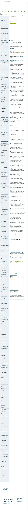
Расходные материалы (5, 90)
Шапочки (3, 418)
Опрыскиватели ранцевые (5, 298)
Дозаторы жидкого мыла (5, 128)
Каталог (16, 14)
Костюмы (3, 405)
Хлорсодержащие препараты (5, 159)
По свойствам (3, 25)
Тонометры (3, 97)
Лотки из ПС (3, 344)
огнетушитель (21, 277)
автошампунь (17, 297)
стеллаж (18, 262)
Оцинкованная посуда (5, 468)
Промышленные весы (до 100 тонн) (5, 433)
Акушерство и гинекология (5, 77)
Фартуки (2, 413)
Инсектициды (3, 270)
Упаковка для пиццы (5, 348)
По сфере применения (5, 28)
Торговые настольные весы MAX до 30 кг (5, 435)
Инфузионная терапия (5, 84)
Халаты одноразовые (5, 415)
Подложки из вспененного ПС (5, 346)
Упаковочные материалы (4, 373)
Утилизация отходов (5, 278)
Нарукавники (3, 409)
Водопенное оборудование (5, 445)
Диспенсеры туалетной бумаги (5, 125)
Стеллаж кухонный (4, 189)
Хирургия (3, 101)
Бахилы (2, 400)
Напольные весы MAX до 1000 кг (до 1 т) (5, 428)
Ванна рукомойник (4, 174)
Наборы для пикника (5, 317)
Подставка (3, 180)
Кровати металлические (5, 478)
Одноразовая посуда (4, 304)
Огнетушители (4, 449)
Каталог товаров (20, 499)
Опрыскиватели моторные (5, 296)
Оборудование (4, 272)
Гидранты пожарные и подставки (5, 447)
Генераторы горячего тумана (5, 287)
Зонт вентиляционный (5, 176)
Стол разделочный (4, 191)
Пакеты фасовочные (5, 365)
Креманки (3, 310)
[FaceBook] (22, 4)
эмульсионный (12, 279)
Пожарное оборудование (4, 441)
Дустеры (3, 293)
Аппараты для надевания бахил (5, 117)
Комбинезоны (3, 402)
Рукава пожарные (4, 456)
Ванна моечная (4, 172)
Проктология (3, 88)
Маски (2, 407)
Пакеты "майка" (4, 358)
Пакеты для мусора (4, 363)
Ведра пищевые (4, 337)
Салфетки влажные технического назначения (5, 69)
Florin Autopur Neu (14, 290)
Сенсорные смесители (5, 138)
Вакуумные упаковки (5, 214)
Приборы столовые (5, 319)
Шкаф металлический (5, 200)
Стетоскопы (3, 92)
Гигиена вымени (4, 248)
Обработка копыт (4, 253)
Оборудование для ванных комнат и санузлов (4, 109)
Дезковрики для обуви (5, 265)
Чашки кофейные (4, 325)
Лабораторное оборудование (5, 250)
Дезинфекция (4, 258)
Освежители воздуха (5, 42)
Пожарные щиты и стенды (5, 454)
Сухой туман (3, 226)
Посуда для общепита (3, 462)
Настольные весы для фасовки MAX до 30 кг (5, 430)
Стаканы (2, 321)
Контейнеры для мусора (5, 132)
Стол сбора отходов (5, 194)
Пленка (2, 381)
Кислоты (3, 155)
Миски (2, 314)
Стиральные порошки (5, 44)
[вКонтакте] (21, 4)
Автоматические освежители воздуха (5, 114)
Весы (2, 423)
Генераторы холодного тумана (5, 289)
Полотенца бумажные (5, 62)
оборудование (17, 261)
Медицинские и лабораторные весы (5, 426)
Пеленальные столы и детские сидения (5, 136)
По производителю (4, 23)
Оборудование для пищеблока (4, 168)
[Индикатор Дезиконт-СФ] (16, 31)
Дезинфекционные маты (5, 261)
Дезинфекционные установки (5, 291)
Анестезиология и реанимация (5, 79)
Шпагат (2, 390)
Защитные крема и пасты (4, 232)
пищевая (21, 261)
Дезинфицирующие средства (5, 263)
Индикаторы (3, 268)
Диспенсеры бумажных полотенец (5, 121)
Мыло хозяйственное (5, 40)
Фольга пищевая (4, 388)
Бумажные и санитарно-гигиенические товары (4, 54)
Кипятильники (4, 130)
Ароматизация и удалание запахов (4, 221)
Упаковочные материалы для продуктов (4, 209)
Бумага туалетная (4, 60)
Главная (12, 14)
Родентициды (3, 274)
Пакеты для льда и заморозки (5, 360)
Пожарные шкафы (4, 452)
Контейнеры (3, 339)
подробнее (12, 48)
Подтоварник (3, 183)
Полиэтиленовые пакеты (4, 354)
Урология (3, 99)
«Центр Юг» (5, 491)
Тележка (2, 198)
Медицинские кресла (5, 86)
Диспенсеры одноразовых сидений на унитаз (5, 123)
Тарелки (2, 323)
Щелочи (2, 162)
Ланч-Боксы (3, 342)
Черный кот (5, 489)
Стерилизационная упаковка (5, 276)
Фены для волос (4, 145)
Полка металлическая (5, 185)
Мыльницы (3, 134)
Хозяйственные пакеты (5, 367)
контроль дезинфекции (16, 52)
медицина (16, 53)
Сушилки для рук (4, 141)
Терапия (2, 94)
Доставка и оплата (20, 501)
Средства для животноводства (4, 244)
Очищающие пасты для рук (5, 238)
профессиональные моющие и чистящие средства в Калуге (17, 7)
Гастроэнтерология (5, 81)
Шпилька (3, 202)
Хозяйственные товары (4, 34)
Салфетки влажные (4, 66)
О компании (19, 498)
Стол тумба (3, 196)
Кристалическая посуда (5, 312)
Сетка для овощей (4, 384)
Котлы (2, 466)
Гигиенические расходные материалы (5, 119)
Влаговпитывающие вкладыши (5, 379)
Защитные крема (4, 236)
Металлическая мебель (4, 474)
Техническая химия (4, 151)
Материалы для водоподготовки (5, 157)
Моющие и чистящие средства (3, 19)
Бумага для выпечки (5, 377)
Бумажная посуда (4, 308)
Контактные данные (7, 503)
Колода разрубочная (5, 178)
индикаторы (17, 78)
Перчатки (3, 411)
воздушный (17, 277)
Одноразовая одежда (4, 396)
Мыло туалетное (4, 38)
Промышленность (13, 262)
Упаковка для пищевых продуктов (4, 332)
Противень (3, 187)
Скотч (2, 386)
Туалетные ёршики (4, 143)
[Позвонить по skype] (24, 4)
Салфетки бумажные (5, 64)
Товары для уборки (4, 46)
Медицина (3, 74)
